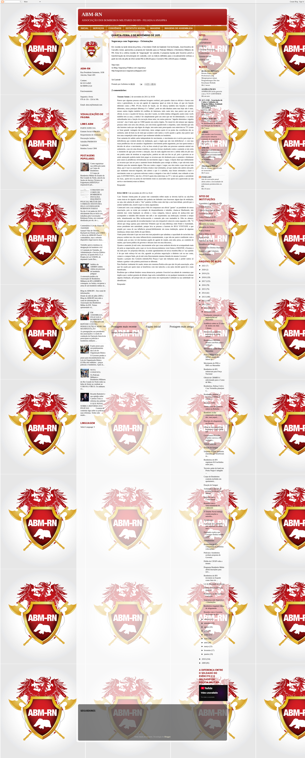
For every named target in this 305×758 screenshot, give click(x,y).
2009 (204, 663)
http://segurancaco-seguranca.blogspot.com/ (129, 71)
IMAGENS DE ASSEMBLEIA (179, 28)
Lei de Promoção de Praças (214, 584)
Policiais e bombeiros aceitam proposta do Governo (212, 555)
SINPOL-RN (204, 60)
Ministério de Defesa (207, 227)
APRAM (205, 148)
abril (206, 643)
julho (206, 631)
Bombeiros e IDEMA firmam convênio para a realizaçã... (213, 342)
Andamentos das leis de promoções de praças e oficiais (213, 491)
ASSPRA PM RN (208, 89)
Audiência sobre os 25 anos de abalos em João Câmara (214, 325)
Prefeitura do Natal (206, 241)
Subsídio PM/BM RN (88, 142)
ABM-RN (92, 14)
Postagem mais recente (124, 326)
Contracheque (204, 53)
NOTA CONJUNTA (95, 371)
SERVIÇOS (98, 28)
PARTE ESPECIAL (88, 128)
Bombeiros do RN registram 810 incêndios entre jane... (213, 462)
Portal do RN (204, 237)
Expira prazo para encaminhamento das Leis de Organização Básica (97, 349)
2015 (204, 289)
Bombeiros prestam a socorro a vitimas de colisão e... (212, 396)
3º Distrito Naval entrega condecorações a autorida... (213, 514)
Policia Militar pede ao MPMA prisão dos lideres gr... (212, 357)
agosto (206, 627)
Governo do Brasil (206, 214)
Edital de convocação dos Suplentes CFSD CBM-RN (214, 429)
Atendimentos (209, 541)
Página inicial (153, 326)
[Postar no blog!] (148, 84)
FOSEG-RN (206, 177)
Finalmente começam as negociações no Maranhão (213, 317)
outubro (207, 619)
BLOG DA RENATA (210, 71)
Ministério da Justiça (206, 224)
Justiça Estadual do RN (207, 217)
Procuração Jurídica (87, 138)
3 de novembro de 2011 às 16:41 (140, 193)
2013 (204, 297)
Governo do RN (205, 56)
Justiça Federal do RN (207, 220)
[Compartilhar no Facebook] (152, 84)
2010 (204, 659)
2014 (204, 293)
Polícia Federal (204, 231)
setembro (207, 623)
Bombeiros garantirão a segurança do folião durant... (212, 334)
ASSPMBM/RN (205, 43)
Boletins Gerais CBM (88, 148)
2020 (204, 270)
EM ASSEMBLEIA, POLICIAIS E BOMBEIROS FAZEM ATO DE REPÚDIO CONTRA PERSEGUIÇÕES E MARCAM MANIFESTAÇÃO (93, 320)
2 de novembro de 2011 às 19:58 (142, 97)
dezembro (208, 308)
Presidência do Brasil (207, 244)
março (206, 646)
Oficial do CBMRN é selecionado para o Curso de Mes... (214, 380)
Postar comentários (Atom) (128, 333)
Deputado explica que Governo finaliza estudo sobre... (214, 534)
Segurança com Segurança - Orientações (214, 601)
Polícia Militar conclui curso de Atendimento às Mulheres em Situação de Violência (212, 123)
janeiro (207, 654)
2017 (204, 281)
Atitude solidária (210, 444)
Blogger (167, 737)
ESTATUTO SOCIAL (136, 28)
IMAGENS (155, 28)
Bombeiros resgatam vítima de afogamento (214, 607)
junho (206, 635)
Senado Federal (205, 254)
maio (206, 639)
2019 (204, 273)
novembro (208, 312)
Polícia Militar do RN (207, 234)
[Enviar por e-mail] (146, 84)
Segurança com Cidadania (209, 251)
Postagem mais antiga (182, 326)
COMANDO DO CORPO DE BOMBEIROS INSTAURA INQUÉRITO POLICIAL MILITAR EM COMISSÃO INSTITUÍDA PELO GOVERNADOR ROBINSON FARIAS (92, 199)
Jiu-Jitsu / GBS (209, 403)
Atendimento (209, 520)
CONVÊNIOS (114, 28)
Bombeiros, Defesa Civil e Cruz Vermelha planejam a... (214, 388)
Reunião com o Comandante (209, 498)
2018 (204, 277)
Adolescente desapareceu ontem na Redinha (213, 408)
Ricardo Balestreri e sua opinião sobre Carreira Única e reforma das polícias (97, 397)
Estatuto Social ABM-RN (90, 131)
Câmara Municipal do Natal (209, 210)
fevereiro (207, 650)
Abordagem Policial (209, 166)
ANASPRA (203, 39)
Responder (121, 185)
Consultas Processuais (207, 50)
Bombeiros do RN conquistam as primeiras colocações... (214, 546)
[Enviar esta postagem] (141, 84)
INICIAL (85, 28)
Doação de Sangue (211, 448)
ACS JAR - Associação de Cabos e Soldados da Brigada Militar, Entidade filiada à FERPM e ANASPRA (211, 104)
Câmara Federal (205, 207)
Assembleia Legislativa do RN (210, 203)
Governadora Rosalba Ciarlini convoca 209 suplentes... (212, 437)
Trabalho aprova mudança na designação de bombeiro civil (91, 246)
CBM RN (202, 46)
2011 (204, 305)
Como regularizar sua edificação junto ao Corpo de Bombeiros (97, 167)
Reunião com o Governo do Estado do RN (213, 613)
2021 (204, 266)
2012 (204, 301)
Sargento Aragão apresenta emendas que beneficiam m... (214, 453)
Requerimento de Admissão (90, 135)
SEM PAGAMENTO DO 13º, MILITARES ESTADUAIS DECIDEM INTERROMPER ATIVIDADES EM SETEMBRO (212, 155)
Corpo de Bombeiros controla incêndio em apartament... (212, 479)
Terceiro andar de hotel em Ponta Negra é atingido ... (214, 470)
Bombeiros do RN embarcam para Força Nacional (213, 371)
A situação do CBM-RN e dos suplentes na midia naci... (213, 526)
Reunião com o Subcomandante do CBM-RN (212, 505)
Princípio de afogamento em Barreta (213, 422)
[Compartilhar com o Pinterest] (155, 84)
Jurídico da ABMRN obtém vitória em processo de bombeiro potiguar (97, 269)
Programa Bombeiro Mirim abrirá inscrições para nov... (214, 569)
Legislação (84, 145)
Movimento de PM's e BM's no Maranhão (212, 364)
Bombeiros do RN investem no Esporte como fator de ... (212, 578)
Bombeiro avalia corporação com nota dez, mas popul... (212, 415)
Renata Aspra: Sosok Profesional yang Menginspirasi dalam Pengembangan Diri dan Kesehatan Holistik (210, 78)
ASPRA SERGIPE (209, 119)
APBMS (204, 132)
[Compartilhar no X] (150, 84)
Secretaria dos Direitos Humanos (211, 248)
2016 (204, 285)
